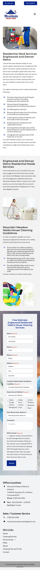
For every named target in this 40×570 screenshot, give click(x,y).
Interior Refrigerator (11, 406)
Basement (30, 405)
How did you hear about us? (16, 412)
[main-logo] (11, 8)
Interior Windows (30, 401)
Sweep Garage (11, 401)
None (29, 408)
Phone (12, 355)
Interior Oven (20, 406)
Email (12, 347)
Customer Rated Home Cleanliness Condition (19, 382)
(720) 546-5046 (19, 498)
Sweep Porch (20, 401)
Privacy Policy (25, 454)
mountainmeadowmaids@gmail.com (21, 521)
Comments (10, 420)
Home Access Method (17, 392)
